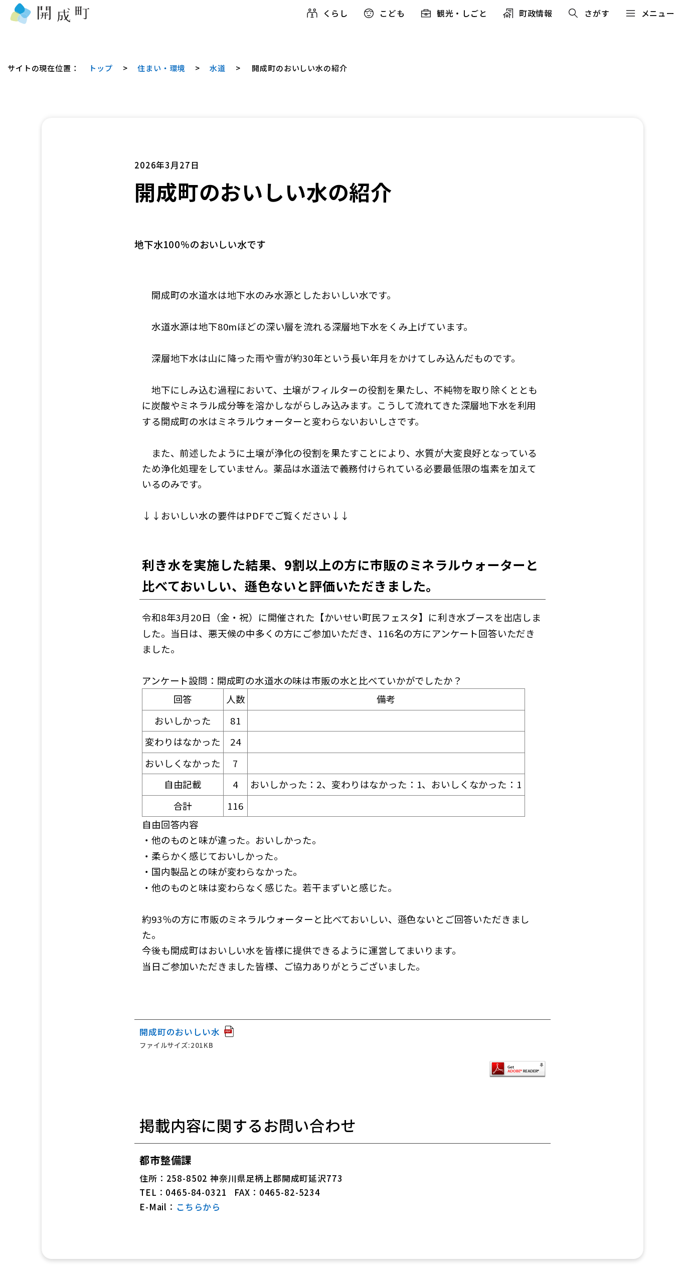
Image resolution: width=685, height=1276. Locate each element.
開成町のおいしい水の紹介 (299, 67)
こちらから (198, 1207)
